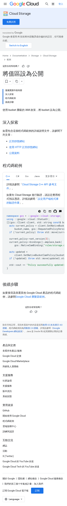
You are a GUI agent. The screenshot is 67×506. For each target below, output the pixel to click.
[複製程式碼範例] (44, 211)
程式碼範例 (8, 421)
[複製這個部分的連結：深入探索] (21, 123)
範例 (9, 59)
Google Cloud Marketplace (16, 361)
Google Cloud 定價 (12, 356)
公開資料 (14, 153)
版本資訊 (7, 391)
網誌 (5, 445)
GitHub (6, 410)
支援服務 (7, 386)
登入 (61, 4)
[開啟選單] (5, 4)
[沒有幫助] (28, 66)
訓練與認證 (8, 431)
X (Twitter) (8, 456)
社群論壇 (7, 380)
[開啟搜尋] (47, 4)
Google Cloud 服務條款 (51, 478)
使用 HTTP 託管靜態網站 (23, 147)
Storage (35, 55)
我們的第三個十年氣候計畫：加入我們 (23, 483)
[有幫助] (23, 66)
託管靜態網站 (17, 141)
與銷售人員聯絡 (11, 366)
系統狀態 (7, 396)
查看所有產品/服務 (12, 350)
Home (5, 55)
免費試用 (11, 21)
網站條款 (32, 478)
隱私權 (21, 478)
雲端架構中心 (9, 426)
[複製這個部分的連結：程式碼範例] (25, 166)
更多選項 (49, 176)
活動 (5, 451)
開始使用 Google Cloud (14, 415)
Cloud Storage (20, 14)
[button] (8, 176)
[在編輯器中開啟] (50, 211)
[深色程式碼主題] (39, 211)
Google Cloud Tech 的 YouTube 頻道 (21, 466)
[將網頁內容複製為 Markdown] (17, 81)
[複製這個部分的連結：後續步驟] (21, 285)
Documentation (20, 55)
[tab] (8, 176)
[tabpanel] (33, 228)
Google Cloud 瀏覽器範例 (30, 296)
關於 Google (9, 478)
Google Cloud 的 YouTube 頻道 (18, 461)
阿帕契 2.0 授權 (31, 328)
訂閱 (37, 490)
